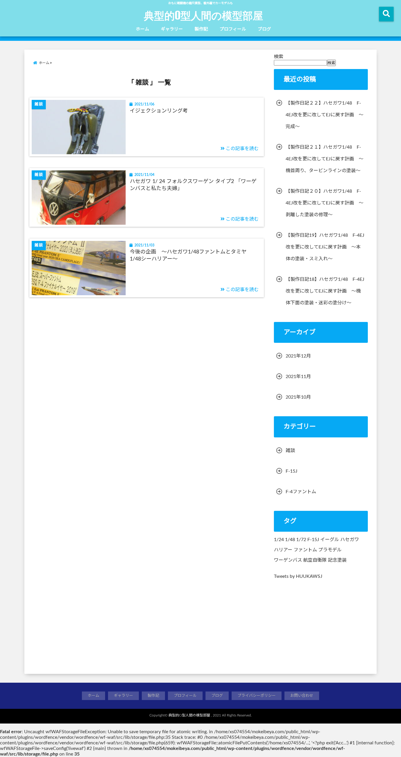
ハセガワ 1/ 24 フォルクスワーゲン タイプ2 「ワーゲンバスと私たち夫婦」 (193, 185)
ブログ (264, 29)
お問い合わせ (301, 696)
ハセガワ (349, 539)
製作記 (201, 29)
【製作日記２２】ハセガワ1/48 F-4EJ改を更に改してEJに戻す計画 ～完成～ (324, 115)
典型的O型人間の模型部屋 (203, 15)
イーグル (329, 539)
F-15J (291, 471)
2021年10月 (298, 397)
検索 (278, 56)
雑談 (290, 450)
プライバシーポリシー (256, 696)
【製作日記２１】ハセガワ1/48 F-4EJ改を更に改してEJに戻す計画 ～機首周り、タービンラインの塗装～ (324, 159)
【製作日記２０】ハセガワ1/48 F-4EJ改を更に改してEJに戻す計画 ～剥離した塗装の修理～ (324, 203)
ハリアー (283, 550)
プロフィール (233, 29)
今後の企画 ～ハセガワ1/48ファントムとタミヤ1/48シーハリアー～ (188, 255)
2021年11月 (298, 376)
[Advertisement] (321, 624)
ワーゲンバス (288, 560)
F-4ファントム (301, 491)
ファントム (305, 550)
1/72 (301, 539)
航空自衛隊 (315, 560)
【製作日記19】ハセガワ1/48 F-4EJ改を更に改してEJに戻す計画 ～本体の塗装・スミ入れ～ (325, 247)
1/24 (279, 539)
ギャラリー (172, 29)
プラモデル (330, 550)
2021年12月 (298, 356)
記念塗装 (337, 560)
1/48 (290, 539)
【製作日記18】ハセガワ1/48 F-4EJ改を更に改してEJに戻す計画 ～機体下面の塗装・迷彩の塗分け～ (325, 291)
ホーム (142, 29)
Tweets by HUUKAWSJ (298, 576)
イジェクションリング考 (159, 111)
